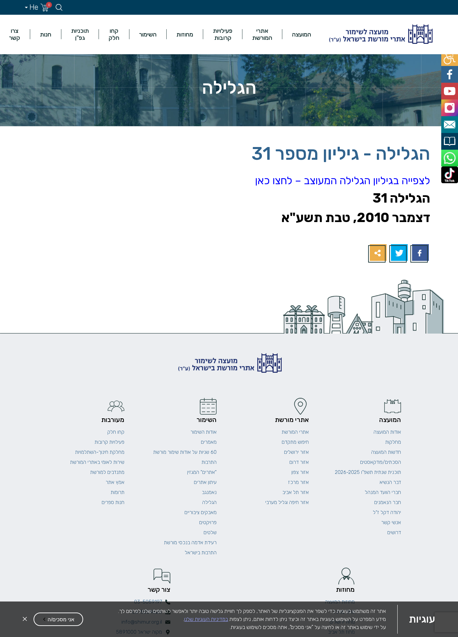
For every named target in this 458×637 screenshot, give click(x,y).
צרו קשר (14, 34)
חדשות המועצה (386, 452)
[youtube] (450, 86)
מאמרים (209, 442)
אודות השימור (203, 432)
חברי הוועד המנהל (383, 492)
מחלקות (393, 442)
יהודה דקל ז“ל (387, 512)
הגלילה (209, 502)
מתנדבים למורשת (107, 472)
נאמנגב (209, 492)
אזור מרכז (298, 482)
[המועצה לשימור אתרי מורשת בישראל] (380, 34)
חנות (45, 34)
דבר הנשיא (390, 482)
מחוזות (184, 34)
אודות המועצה (387, 432)
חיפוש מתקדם (295, 442)
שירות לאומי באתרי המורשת (97, 462)
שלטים (210, 532)
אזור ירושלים (296, 452)
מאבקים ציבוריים (200, 512)
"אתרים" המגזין (202, 472)
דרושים (394, 532)
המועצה (301, 34)
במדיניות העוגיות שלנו (206, 619)
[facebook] (450, 71)
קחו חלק (114, 34)
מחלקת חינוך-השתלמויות (99, 452)
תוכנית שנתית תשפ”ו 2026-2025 (368, 472)
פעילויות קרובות (222, 34)
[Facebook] (419, 253)
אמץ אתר (115, 482)
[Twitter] (398, 253)
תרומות (117, 492)
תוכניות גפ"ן (80, 34)
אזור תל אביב (295, 492)
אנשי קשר (391, 522)
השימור (148, 34)
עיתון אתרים (205, 482)
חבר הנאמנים (387, 502)
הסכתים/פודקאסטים (380, 462)
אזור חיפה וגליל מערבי (287, 502)
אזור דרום (299, 462)
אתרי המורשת (262, 34)
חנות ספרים (113, 502)
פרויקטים (208, 522)
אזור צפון (300, 472)
